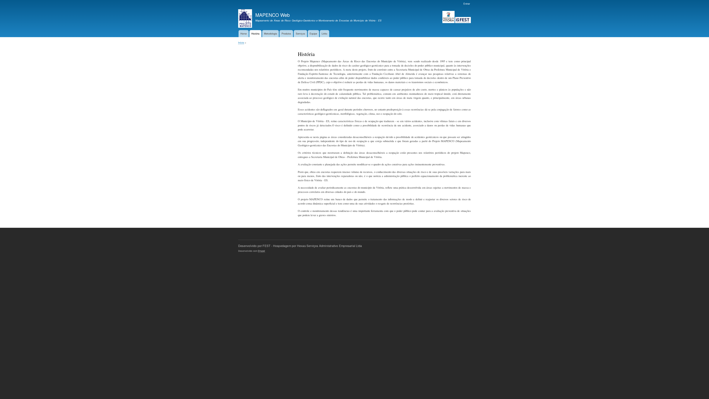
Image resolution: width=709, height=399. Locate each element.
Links (324, 33)
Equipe (313, 33)
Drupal (261, 250)
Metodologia (270, 33)
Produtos (286, 33)
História (255, 33)
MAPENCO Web (272, 14)
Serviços (300, 33)
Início (241, 42)
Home (243, 33)
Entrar (466, 3)
